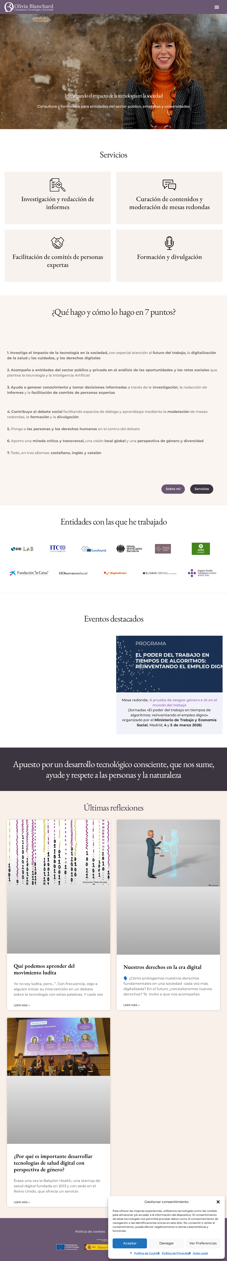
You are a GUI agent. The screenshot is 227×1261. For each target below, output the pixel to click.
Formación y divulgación (169, 256)
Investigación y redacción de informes (57, 202)
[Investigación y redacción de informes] (57, 185)
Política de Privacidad (176, 1253)
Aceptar (130, 1243)
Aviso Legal (200, 1253)
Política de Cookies (147, 1253)
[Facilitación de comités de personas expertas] (57, 242)
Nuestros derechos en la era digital (162, 966)
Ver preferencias (203, 1243)
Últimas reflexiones (113, 807)
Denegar (166, 1243)
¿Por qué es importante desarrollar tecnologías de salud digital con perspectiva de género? (53, 1162)
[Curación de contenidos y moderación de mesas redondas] (169, 185)
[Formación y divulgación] (169, 242)
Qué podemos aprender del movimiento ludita (44, 969)
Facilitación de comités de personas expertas (57, 260)
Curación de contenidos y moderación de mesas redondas (169, 202)
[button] (218, 1202)
